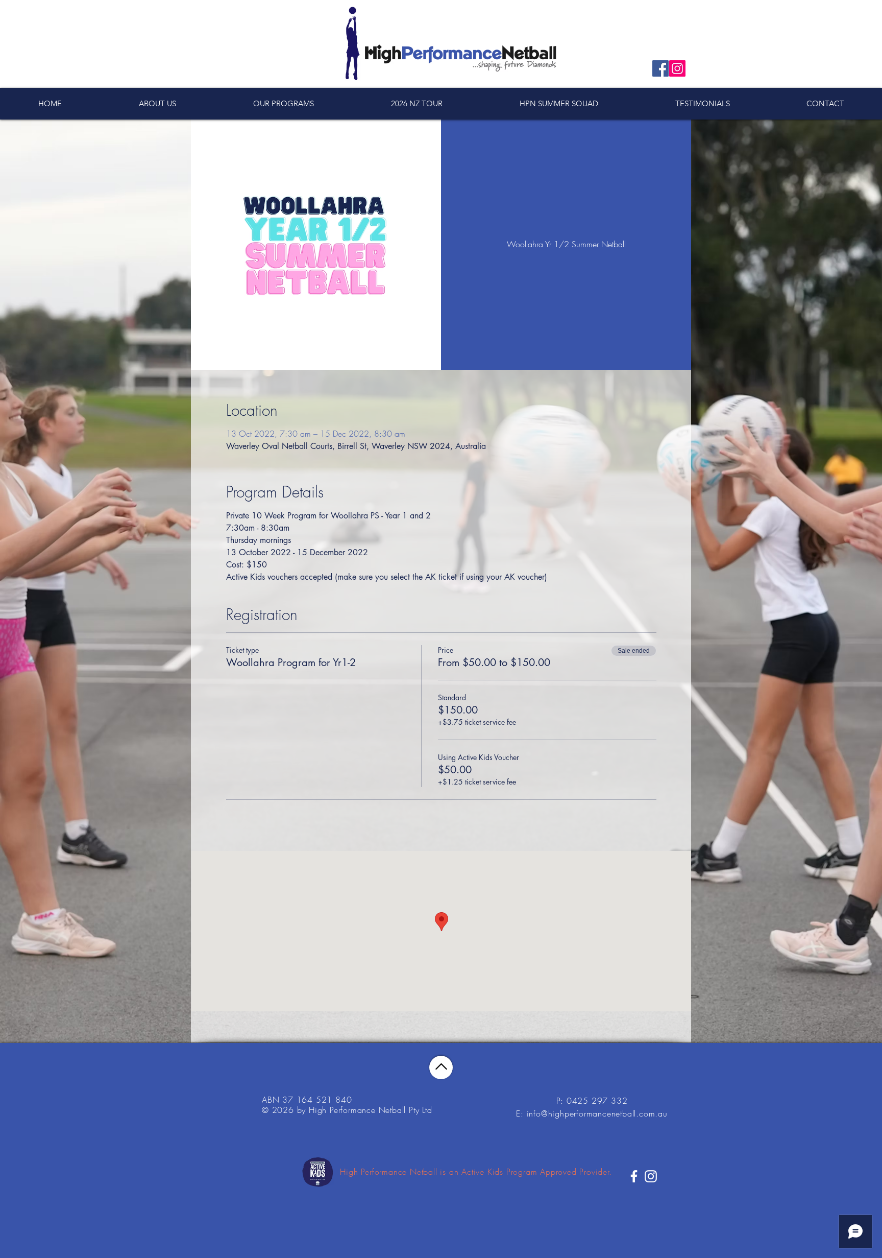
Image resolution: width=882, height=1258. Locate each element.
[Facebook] (660, 68)
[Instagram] (677, 68)
